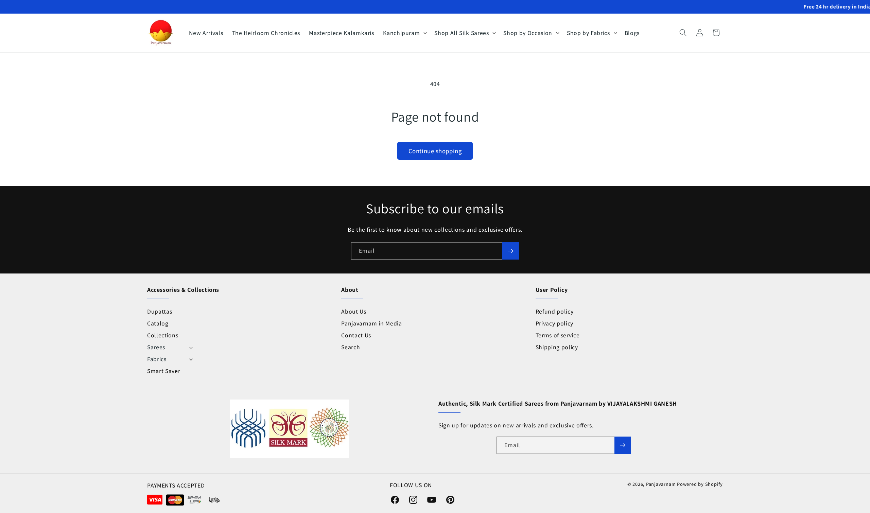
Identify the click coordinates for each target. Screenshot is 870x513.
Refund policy (555, 311)
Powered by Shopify (700, 484)
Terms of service (558, 335)
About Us (353, 311)
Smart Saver (163, 371)
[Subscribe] (510, 251)
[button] (404, 32)
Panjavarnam (661, 484)
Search (350, 347)
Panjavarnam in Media (371, 323)
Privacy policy (554, 323)
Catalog (158, 323)
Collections (162, 335)
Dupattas (159, 311)
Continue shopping (435, 151)
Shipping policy (557, 347)
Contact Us (356, 335)
